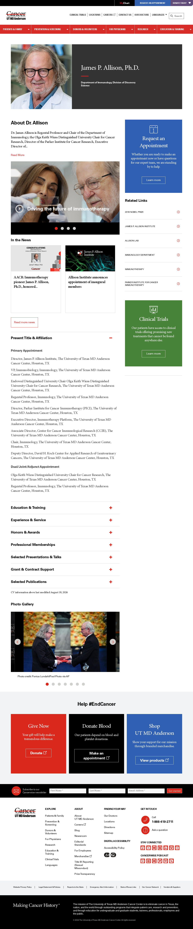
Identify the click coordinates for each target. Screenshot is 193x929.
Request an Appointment (152, 3)
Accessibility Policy (114, 847)
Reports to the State (75, 887)
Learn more (153, 180)
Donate (36, 753)
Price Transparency (84, 874)
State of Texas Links (128, 887)
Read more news (24, 322)
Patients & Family (12, 29)
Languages (158, 14)
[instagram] (160, 848)
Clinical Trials (78, 14)
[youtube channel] (154, 848)
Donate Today (180, 3)
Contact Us (125, 14)
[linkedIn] (166, 848)
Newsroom (80, 836)
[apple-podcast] (143, 861)
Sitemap (108, 833)
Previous (15, 192)
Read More (17, 155)
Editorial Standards (80, 843)
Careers (108, 14)
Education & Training (172, 29)
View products (152, 760)
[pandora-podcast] (160, 861)
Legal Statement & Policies (49, 887)
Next (115, 192)
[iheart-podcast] (166, 861)
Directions (109, 827)
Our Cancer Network (150, 887)
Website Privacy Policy (22, 887)
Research (143, 29)
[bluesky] (171, 848)
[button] (19, 209)
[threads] (177, 848)
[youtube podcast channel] (154, 861)
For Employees (82, 850)
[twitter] (148, 848)
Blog (77, 830)
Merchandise (81, 856)
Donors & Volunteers (85, 29)
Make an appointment (94, 755)
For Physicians (117, 29)
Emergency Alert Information (102, 887)
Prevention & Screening (47, 29)
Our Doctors (141, 14)
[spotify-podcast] (148, 861)
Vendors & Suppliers (172, 887)
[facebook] (143, 848)
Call (162, 820)
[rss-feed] (171, 861)
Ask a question (160, 830)
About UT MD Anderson (84, 817)
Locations (109, 821)
